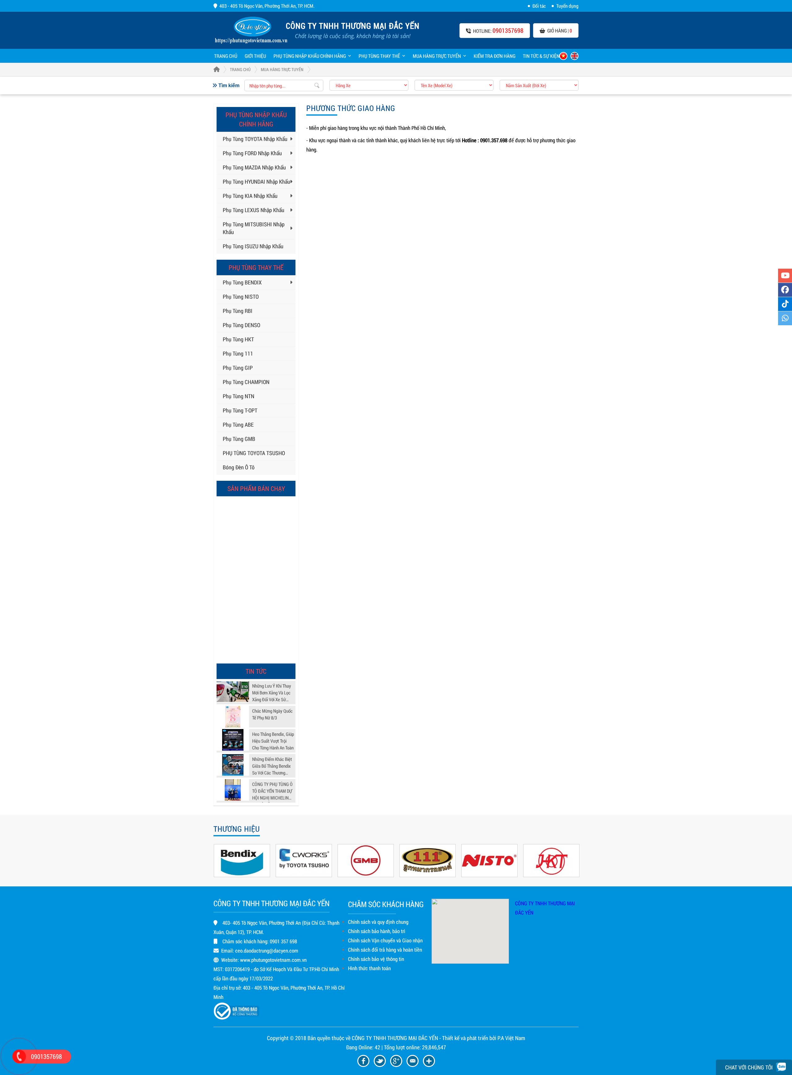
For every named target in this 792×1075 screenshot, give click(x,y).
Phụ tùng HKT (238, 339)
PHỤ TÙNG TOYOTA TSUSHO (254, 453)
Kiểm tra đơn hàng (494, 56)
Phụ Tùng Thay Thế (379, 56)
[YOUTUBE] (785, 276)
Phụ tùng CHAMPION (246, 382)
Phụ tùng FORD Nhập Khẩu (252, 153)
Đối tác (539, 5)
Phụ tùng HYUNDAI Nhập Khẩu (256, 181)
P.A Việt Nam (511, 1038)
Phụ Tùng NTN (238, 396)
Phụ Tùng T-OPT (240, 410)
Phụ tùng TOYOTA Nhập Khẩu (255, 139)
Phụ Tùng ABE (238, 424)
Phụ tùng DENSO (241, 325)
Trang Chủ (240, 69)
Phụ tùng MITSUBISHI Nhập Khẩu (254, 228)
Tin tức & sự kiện (541, 56)
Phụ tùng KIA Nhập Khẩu (250, 195)
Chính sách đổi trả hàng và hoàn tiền (385, 949)
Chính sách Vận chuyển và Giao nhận (385, 940)
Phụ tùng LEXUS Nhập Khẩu (253, 210)
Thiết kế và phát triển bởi (469, 1038)
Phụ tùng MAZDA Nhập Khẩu (254, 167)
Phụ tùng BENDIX (242, 282)
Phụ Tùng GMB (239, 438)
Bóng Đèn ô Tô (239, 467)
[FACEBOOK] (785, 290)
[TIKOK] (785, 304)
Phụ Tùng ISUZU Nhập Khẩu (253, 246)
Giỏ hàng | (559, 30)
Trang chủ (225, 56)
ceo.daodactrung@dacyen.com (266, 950)
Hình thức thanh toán (369, 968)
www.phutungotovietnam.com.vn (273, 959)
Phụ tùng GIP (238, 367)
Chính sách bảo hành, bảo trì (376, 931)
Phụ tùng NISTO (241, 296)
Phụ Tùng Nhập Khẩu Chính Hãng (309, 56)
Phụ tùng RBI (237, 310)
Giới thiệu (255, 56)
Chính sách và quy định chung (378, 921)
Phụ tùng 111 (238, 353)
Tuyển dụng (567, 5)
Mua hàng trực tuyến (437, 56)
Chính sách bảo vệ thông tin (376, 958)
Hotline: (498, 30)
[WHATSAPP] (785, 318)
